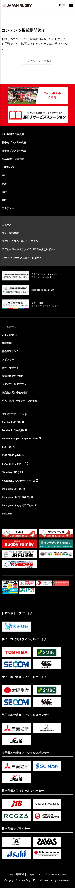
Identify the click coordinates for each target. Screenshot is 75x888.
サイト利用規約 (16, 874)
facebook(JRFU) (11, 422)
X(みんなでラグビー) (13, 464)
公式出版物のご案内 (13, 376)
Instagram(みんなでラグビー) (18, 505)
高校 (4, 192)
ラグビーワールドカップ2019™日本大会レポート (29, 249)
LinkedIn (7, 513)
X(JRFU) (7, 447)
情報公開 (7, 343)
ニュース (7, 224)
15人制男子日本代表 (13, 134)
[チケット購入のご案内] (38, 95)
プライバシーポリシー (55, 874)
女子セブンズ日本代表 (14, 150)
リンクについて (34, 874)
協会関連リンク (10, 351)
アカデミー (8, 208)
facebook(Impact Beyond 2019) (20, 438)
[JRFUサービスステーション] (38, 114)
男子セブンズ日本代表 (14, 142)
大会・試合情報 (10, 233)
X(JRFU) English (11, 455)
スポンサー (8, 359)
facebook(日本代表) (13, 430)
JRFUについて (10, 335)
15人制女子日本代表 (13, 159)
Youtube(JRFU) (10, 472)
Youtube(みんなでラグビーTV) (18, 480)
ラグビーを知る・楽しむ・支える (20, 241)
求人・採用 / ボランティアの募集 (19, 400)
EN (63, 5)
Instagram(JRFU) (12, 489)
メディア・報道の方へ (14, 384)
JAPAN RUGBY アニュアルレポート (22, 257)
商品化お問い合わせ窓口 (15, 392)
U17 (4, 200)
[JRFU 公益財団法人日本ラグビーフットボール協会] (17, 5)
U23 (4, 175)
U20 (4, 183)
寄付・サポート (10, 367)
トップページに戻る (36, 61)
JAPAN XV (8, 167)
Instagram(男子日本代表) (16, 497)
